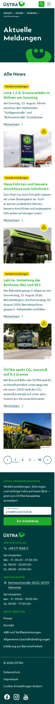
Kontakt (9, 625)
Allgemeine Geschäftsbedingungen (27, 639)
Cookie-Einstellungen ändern (23, 686)
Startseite (8, 13)
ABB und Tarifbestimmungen (22, 632)
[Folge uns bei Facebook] (7, 696)
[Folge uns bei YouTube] (25, 696)
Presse (8, 618)
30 (40, 460)
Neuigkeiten (32, 13)
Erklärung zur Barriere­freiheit (23, 646)
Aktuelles (19, 13)
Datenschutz (12, 672)
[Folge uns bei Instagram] (16, 696)
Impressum (11, 679)
